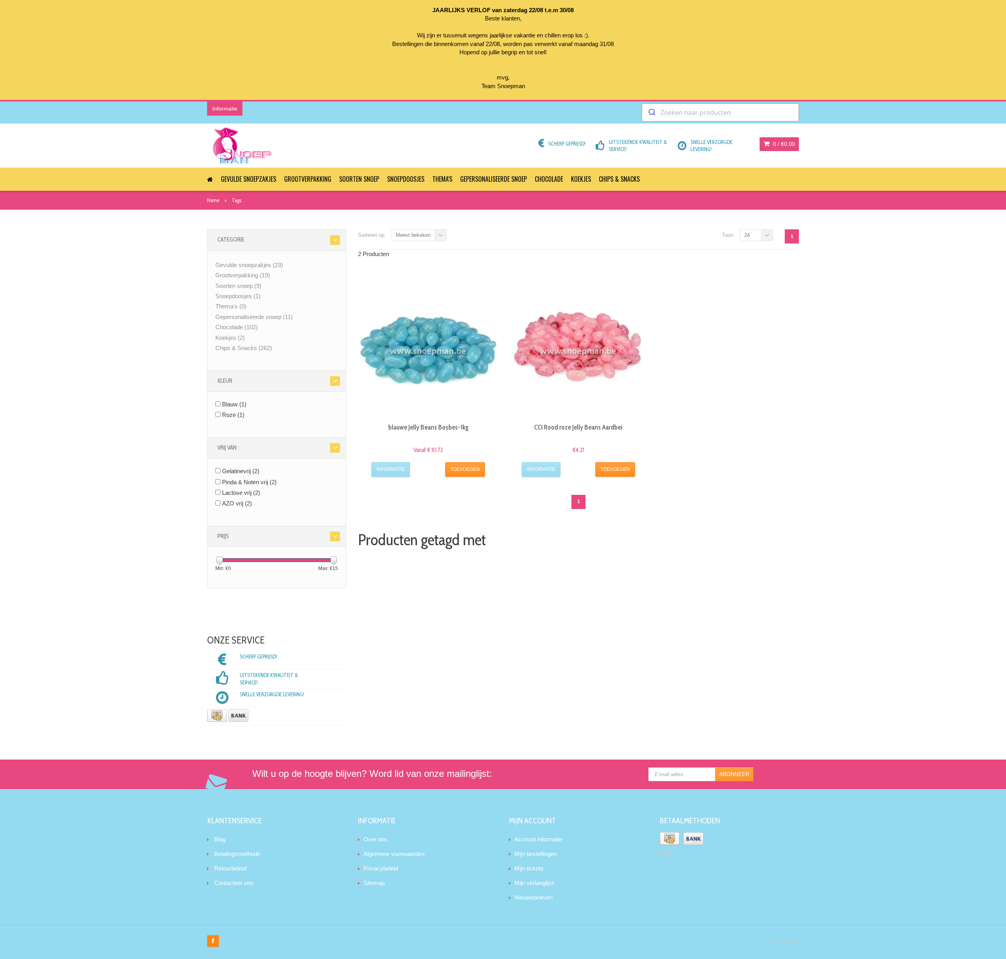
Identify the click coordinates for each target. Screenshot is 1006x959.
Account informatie (538, 839)
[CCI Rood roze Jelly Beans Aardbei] (578, 346)
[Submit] (651, 112)
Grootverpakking (307, 179)
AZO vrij (237, 503)
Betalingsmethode (237, 853)
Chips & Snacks (619, 179)
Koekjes (581, 179)
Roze (233, 414)
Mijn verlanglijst (534, 883)
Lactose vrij (241, 492)
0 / (783, 144)
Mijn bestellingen (535, 853)
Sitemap (374, 883)
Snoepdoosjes (405, 179)
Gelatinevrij (240, 471)
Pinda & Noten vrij (249, 482)
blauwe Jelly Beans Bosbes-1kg (428, 427)
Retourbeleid (230, 868)
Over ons (375, 839)
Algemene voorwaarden (393, 853)
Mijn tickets (528, 868)
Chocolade (549, 179)
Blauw (234, 404)
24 (747, 235)
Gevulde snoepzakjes (248, 179)
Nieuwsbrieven (533, 897)
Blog (220, 839)
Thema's (442, 179)
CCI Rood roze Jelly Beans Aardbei (578, 427)
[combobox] (720, 112)
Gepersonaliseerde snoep (493, 179)
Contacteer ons (233, 883)
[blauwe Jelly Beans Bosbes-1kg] (428, 346)
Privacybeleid (380, 868)
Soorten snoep (359, 179)
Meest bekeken (413, 235)
